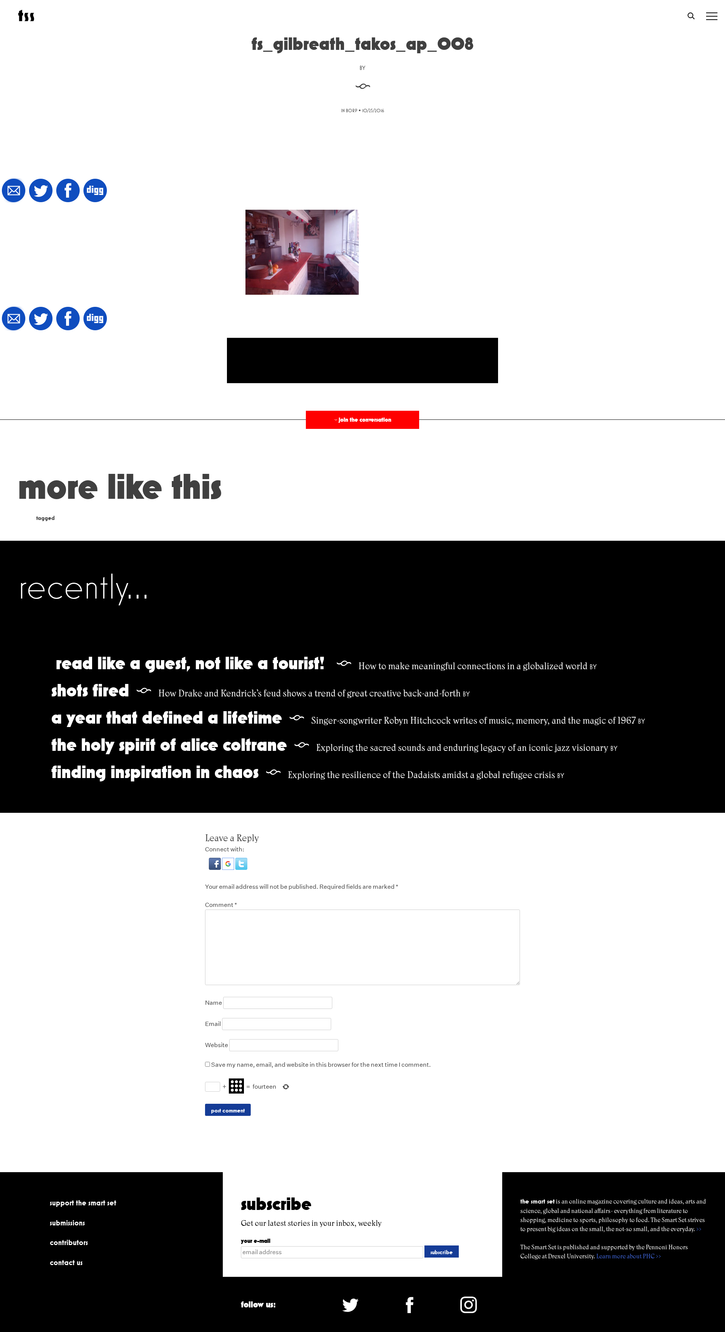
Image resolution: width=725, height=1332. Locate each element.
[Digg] (95, 191)
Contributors (69, 1242)
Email (213, 1023)
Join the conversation (362, 419)
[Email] (13, 191)
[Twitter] (40, 191)
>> (699, 1229)
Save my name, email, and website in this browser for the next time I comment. (321, 1064)
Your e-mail (255, 1240)
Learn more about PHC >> (628, 1256)
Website (216, 1045)
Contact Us (66, 1262)
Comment (221, 904)
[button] (215, 867)
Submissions (67, 1223)
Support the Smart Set (83, 1203)
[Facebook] (68, 191)
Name (213, 1002)
